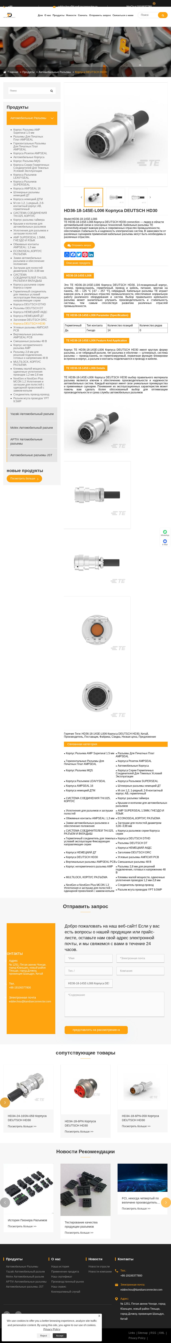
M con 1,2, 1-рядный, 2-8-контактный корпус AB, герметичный (28, 206)
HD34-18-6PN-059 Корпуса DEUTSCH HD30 (140, 1118)
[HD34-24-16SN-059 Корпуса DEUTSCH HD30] (28, 1087)
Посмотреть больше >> (22, 1126)
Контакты (125, 1259)
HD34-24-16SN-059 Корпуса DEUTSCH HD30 (27, 1118)
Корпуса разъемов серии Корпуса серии (28, 286)
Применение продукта (65, 1271)
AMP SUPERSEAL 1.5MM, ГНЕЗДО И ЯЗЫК (29, 239)
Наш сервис (58, 1286)
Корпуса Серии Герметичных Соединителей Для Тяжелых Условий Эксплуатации (31, 167)
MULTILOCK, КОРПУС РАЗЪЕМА (27, 363)
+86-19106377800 (16, 10)
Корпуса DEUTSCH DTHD (29, 304)
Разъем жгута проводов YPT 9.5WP (31, 400)
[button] (5, 1103)
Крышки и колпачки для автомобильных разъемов (29, 225)
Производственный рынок (67, 1281)
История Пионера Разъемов (27, 1220)
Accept (59, 1335)
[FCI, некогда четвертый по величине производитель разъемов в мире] (142, 1178)
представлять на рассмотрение (96, 1030)
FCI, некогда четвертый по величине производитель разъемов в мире (140, 1201)
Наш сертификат (61, 1276)
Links (132, 1332)
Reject (43, 1335)
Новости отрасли (99, 1266)
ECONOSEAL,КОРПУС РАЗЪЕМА (27, 253)
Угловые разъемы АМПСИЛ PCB (30, 329)
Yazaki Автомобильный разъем (32, 414)
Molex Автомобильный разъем (31, 427)
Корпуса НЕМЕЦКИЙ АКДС (30, 312)
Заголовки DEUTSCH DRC (30, 319)
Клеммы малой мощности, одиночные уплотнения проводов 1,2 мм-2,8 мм (29, 371)
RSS (153, 1332)
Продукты (28, 72)
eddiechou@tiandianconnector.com (77, 6)
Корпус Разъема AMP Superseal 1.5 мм (26, 131)
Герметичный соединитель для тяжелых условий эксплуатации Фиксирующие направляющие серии (30, 296)
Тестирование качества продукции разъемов (81, 1224)
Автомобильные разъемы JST (31, 455)
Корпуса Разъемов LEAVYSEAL (25, 176)
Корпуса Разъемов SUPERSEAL (25, 183)
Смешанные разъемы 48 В (30, 341)
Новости (95, 1259)
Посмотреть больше (23, 478)
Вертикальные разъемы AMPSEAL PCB (28, 336)
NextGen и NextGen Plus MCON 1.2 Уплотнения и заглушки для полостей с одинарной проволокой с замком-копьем (28, 384)
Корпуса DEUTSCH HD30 (91, 72)
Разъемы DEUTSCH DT (28, 308)
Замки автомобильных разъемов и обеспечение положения (28, 261)
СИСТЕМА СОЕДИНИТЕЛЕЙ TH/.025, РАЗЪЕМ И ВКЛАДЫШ (30, 277)
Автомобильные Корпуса (28, 157)
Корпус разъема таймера (29, 219)
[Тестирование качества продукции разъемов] (85, 1190)
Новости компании (100, 1271)
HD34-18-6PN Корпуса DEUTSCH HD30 (80, 1123)
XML (161, 1332)
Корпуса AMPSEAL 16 (27, 188)
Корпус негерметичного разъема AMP (27, 346)
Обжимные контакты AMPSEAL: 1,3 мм (26, 246)
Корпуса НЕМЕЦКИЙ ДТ (28, 315)
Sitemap (143, 1332)
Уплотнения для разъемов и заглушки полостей (30, 232)
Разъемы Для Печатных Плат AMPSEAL (28, 138)
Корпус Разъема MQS (26, 161)
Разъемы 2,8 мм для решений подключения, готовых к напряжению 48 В (30, 354)
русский (157, 10)
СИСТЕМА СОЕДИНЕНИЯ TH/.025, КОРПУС (30, 214)
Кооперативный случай (65, 1291)
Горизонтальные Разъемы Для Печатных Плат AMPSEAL (29, 146)
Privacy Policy (137, 1338)
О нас (56, 1259)
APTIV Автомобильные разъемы (26, 441)
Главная (13, 72)
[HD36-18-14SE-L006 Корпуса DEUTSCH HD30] (93, 197)
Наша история (60, 1266)
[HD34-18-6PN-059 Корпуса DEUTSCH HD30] (142, 1087)
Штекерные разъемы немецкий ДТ (26, 194)
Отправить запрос (81, 245)
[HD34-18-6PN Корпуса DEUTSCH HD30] (85, 1090)
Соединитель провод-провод (31, 394)
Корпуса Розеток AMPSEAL (30, 153)
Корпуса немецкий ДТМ (28, 199)
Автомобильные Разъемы (55, 72)
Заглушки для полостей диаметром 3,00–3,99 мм (28, 269)
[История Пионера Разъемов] (28, 1189)
